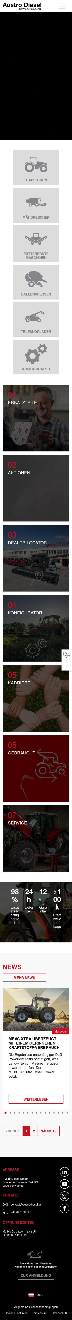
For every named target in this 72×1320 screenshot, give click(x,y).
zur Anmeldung (36, 1275)
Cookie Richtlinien (16, 1313)
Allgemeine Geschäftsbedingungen (36, 1307)
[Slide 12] (54, 1112)
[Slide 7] (32, 1112)
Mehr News (24, 977)
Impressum (39, 1313)
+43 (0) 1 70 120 (20, 1212)
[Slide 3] (15, 1112)
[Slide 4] (19, 1112)
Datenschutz (59, 1313)
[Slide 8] (36, 1112)
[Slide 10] (45, 1112)
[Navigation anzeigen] (62, 6)
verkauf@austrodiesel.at (29, 1204)
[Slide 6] (28, 1112)
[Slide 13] (58, 1112)
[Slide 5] (23, 1112)
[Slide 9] (41, 1112)
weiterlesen (36, 1099)
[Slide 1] (5, 1112)
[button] (35, 1295)
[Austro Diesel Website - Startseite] (22, 6)
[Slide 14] (63, 1112)
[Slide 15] (67, 1112)
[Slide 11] (50, 1112)
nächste (49, 1130)
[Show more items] (67, 665)
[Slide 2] (10, 1112)
